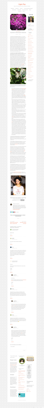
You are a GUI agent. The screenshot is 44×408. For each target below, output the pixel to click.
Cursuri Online (29, 34)
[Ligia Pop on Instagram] (32, 14)
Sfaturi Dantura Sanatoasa (30, 51)
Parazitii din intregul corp (20, 373)
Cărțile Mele (16, 8)
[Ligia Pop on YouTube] (29, 14)
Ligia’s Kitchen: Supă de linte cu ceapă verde (14, 222)
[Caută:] (31, 25)
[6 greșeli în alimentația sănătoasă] (18, 22)
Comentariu (24, 350)
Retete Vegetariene (30, 45)
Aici (21, 65)
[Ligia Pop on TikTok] (31, 14)
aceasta (24, 95)
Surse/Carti (29, 74)
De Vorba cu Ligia (14, 364)
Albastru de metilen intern (21, 389)
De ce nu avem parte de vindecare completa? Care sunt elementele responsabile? (21, 371)
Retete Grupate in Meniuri (30, 42)
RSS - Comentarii (29, 391)
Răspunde (11, 235)
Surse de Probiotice (30, 71)
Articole (21, 8)
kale (12, 116)
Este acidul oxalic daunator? (21, 385)
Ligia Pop (22, 4)
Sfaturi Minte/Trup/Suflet (30, 62)
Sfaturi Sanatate (18, 31)
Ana (13, 247)
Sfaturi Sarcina (29, 68)
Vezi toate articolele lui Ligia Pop (16, 209)
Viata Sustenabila (30, 77)
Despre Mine (12, 8)
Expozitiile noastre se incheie (23, 222)
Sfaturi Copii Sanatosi (30, 48)
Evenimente (29, 39)
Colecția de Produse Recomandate (28, 8)
